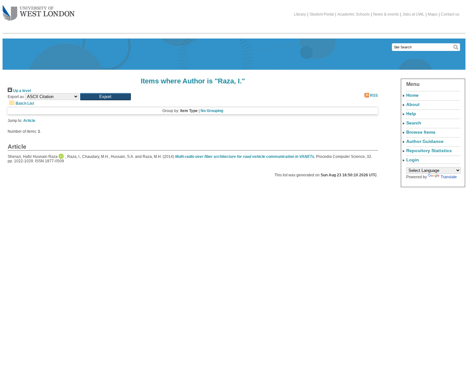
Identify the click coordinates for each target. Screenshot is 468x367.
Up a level (21, 90)
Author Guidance (424, 141)
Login (412, 159)
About (413, 104)
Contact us (450, 14)
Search (413, 122)
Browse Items (421, 132)
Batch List (24, 103)
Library (300, 14)
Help (411, 113)
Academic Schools (353, 14)
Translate (449, 177)
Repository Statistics (429, 150)
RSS (373, 95)
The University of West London (38, 13)
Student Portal (321, 14)
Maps (432, 14)
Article (29, 120)
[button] (105, 96)
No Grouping (212, 111)
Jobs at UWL (413, 14)
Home (412, 95)
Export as (16, 97)
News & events (386, 14)
